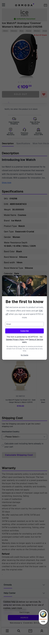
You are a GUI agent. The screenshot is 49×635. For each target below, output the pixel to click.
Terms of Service (36, 339)
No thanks (24, 355)
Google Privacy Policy (15, 339)
